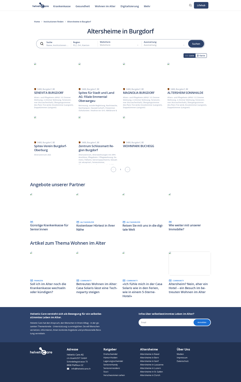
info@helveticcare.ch (81, 368)
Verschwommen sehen (114, 375)
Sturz (105, 371)
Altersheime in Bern (149, 357)
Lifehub (201, 5)
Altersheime (149, 349)
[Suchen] (190, 5)
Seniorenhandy (110, 364)
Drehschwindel (110, 354)
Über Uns (183, 349)
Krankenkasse (62, 6)
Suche (49, 42)
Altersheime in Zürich (150, 375)
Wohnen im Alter (105, 6)
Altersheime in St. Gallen (151, 371)
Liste (191, 55)
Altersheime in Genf (149, 361)
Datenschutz (183, 361)
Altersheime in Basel (149, 354)
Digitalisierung (129, 6)
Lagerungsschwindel (113, 361)
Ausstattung (150, 42)
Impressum (182, 357)
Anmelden (202, 322)
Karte (202, 55)
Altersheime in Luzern (150, 368)
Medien (180, 354)
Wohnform (105, 42)
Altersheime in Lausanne (151, 364)
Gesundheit (83, 6)
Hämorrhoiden (110, 357)
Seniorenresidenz (111, 368)
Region (76, 42)
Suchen (196, 43)
